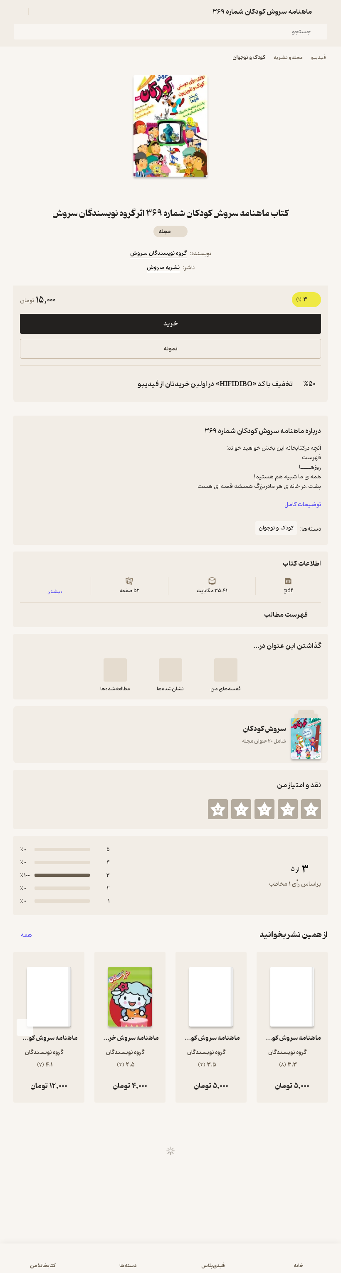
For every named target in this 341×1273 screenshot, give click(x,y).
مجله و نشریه (288, 58)
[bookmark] (190, 191)
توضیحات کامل (302, 505)
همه (26, 935)
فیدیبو (318, 58)
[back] (323, 12)
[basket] (39, 12)
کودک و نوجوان (249, 57)
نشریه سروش (163, 267)
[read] (115, 670)
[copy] (28, 384)
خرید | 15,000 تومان (170, 1262)
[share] (150, 191)
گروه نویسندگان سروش (158, 253)
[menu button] (18, 12)
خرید (170, 323)
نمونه (170, 349)
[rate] (311, 809)
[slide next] (25, 1027)
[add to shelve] (225, 670)
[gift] (170, 191)
